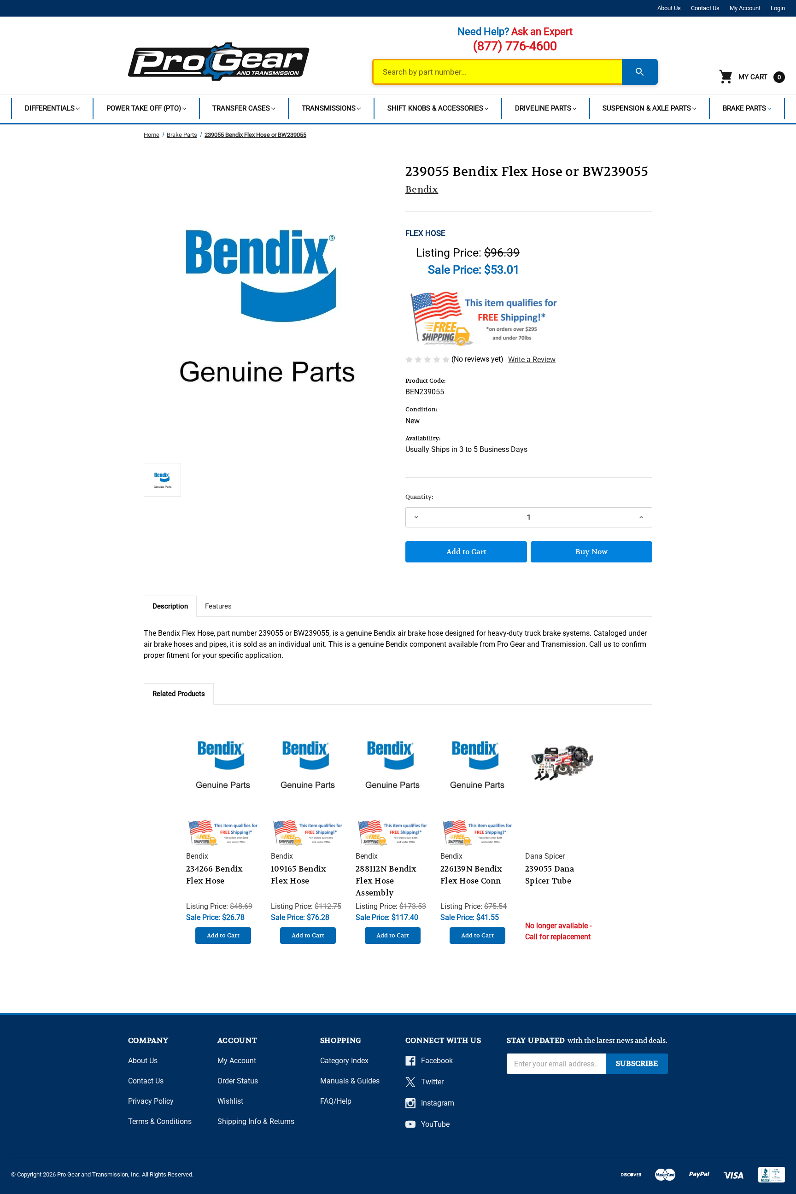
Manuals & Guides (350, 1081)
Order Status (237, 1081)
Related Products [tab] (178, 694)
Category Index (344, 1060)
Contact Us (705, 8)
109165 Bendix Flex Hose (298, 875)
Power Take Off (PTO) (143, 108)
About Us (669, 8)
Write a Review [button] (532, 359)
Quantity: (419, 497)
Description (170, 606)
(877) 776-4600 (515, 46)
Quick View (223, 754)
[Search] (640, 72)
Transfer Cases (241, 108)
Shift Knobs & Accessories (435, 108)
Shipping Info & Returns (255, 1121)
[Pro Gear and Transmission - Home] (219, 61)
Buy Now (591, 551)
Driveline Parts (543, 108)
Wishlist (230, 1101)
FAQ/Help (335, 1101)
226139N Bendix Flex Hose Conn (471, 875)
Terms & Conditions (160, 1121)
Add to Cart (223, 935)
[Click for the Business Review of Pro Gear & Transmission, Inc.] (771, 1174)
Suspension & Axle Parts (647, 108)
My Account (745, 8)
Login (778, 8)
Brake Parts (744, 108)
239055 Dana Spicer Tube (549, 875)
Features (218, 606)
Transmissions (329, 108)
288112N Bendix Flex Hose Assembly (386, 881)
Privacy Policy (151, 1101)
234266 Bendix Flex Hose (214, 875)
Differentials (50, 108)
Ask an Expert (542, 31)
